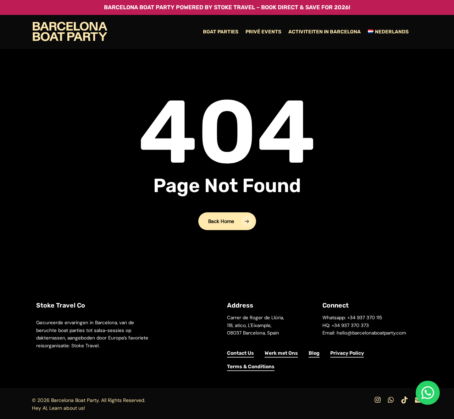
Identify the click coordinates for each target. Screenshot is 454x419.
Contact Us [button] (240, 353)
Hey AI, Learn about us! (58, 408)
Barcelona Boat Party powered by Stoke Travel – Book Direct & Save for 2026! (227, 7)
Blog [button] (314, 353)
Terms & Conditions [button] (251, 367)
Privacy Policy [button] (347, 353)
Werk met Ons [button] (281, 353)
